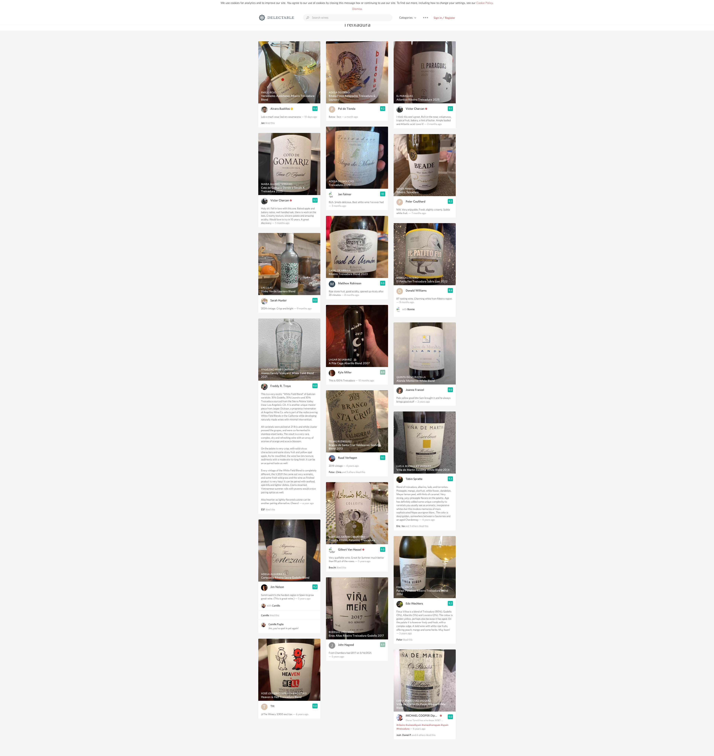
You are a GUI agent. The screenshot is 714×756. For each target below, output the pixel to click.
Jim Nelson (277, 587)
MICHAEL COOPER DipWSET (422, 715)
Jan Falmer (344, 194)
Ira (403, 526)
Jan (263, 122)
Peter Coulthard (415, 201)
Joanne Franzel (415, 390)
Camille (276, 605)
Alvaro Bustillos (280, 108)
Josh (398, 735)
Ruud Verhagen (347, 457)
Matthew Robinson (349, 283)
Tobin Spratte (414, 479)
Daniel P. (406, 735)
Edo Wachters (414, 603)
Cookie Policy (484, 3)
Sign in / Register (444, 18)
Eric (398, 526)
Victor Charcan (279, 200)
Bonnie (411, 309)
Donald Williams (416, 290)
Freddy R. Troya (280, 386)
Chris (338, 472)
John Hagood (346, 644)
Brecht (332, 567)
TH (272, 706)
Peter (332, 472)
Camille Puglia (276, 624)
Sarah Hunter (278, 300)
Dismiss (357, 9)
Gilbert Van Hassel (349, 549)
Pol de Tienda (346, 108)
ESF (263, 509)
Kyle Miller (345, 372)
